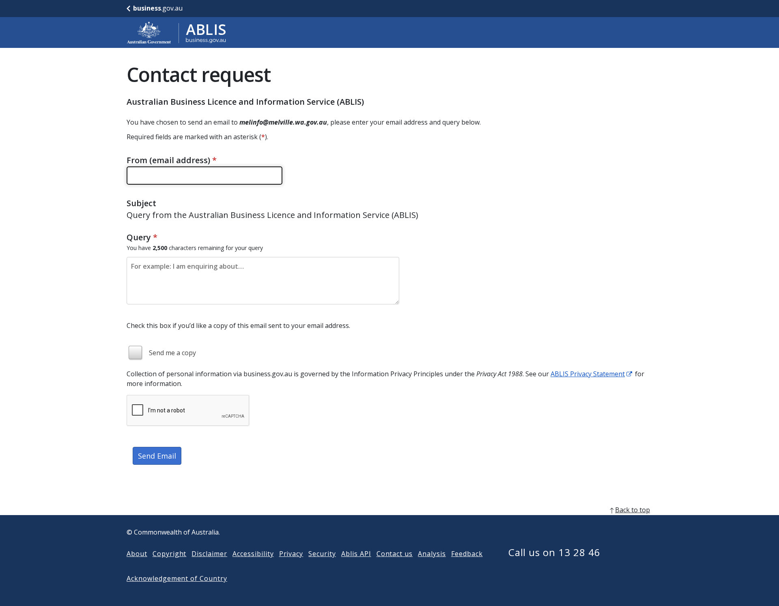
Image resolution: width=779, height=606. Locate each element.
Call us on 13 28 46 (554, 552)
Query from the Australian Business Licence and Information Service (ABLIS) (272, 214)
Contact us (395, 553)
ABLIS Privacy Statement (588, 373)
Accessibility (252, 553)
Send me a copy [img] (172, 352)
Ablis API (356, 553)
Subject (141, 203)
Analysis (432, 553)
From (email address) (172, 160)
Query (142, 237)
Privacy (291, 553)
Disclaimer (209, 553)
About (137, 553)
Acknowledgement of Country (177, 578)
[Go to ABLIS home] (176, 32)
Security (322, 553)
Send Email (157, 456)
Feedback (467, 553)
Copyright (170, 553)
